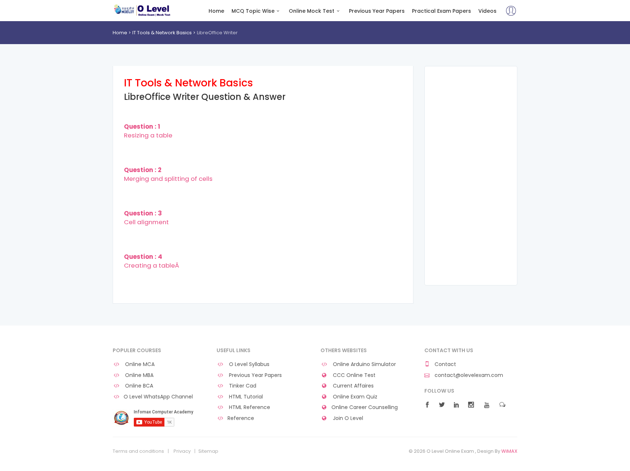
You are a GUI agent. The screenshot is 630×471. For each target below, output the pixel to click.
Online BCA (138, 385)
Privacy (182, 451)
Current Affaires (352, 385)
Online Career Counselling (364, 407)
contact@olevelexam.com (468, 375)
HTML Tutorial (245, 396)
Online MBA (138, 375)
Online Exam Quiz (354, 396)
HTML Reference (249, 407)
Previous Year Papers (377, 11)
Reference (241, 418)
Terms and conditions (138, 451)
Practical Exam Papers (441, 11)
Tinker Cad (242, 385)
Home (216, 11)
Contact (444, 364)
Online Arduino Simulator (363, 364)
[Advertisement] (471, 175)
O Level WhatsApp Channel (158, 396)
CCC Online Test (353, 375)
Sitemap (208, 451)
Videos (487, 11)
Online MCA (139, 364)
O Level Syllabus (248, 364)
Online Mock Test (311, 11)
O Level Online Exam (142, 10)
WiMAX (509, 451)
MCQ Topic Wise (253, 11)
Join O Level (347, 418)
